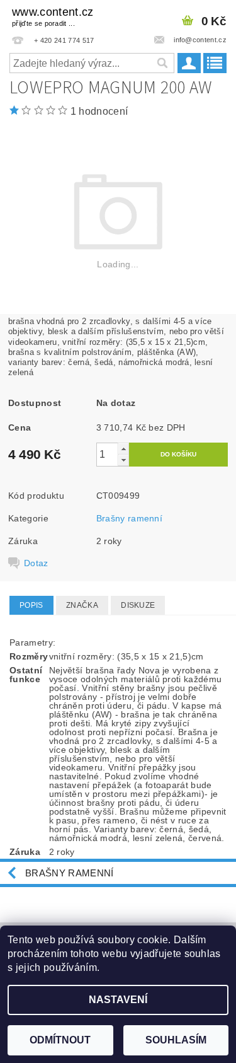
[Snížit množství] (123, 460)
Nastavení (118, 999)
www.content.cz (52, 16)
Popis (31, 605)
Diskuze (138, 605)
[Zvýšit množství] (123, 449)
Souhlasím (175, 1040)
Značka (82, 605)
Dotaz (36, 563)
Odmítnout (60, 1040)
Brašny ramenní (129, 518)
